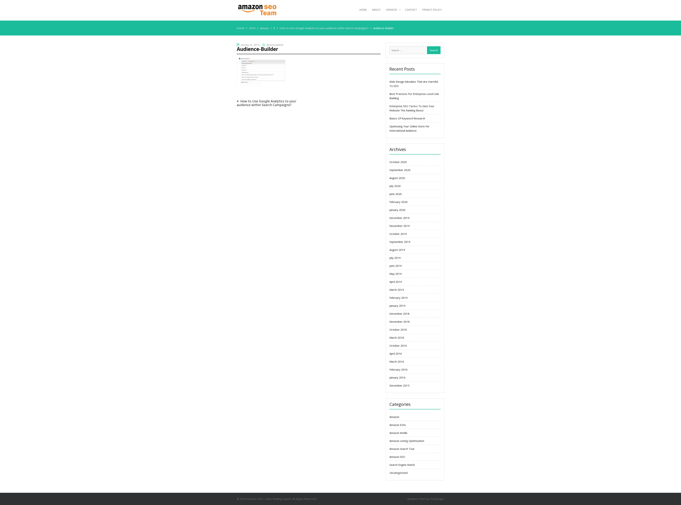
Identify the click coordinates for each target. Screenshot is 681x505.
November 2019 (399, 226)
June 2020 (395, 194)
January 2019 (397, 305)
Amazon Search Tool (401, 449)
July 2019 (395, 258)
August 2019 (397, 250)
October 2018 (398, 329)
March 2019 (396, 289)
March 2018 (396, 337)
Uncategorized (398, 472)
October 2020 (398, 162)
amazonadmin (274, 44)
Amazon (394, 417)
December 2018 (399, 313)
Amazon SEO (397, 457)
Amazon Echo (397, 425)
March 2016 (396, 361)
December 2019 (399, 218)
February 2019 (398, 297)
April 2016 (395, 353)
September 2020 (399, 170)
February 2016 (398, 369)
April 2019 (395, 281)
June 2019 (395, 265)
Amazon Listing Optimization (406, 441)
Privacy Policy (432, 9)
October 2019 (398, 234)
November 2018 (399, 321)
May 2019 (395, 273)
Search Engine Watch (402, 465)
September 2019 (399, 242)
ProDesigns (437, 499)
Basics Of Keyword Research (407, 118)
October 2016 (398, 345)
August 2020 (397, 178)
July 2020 (395, 186)
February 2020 (398, 202)
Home (363, 9)
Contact (411, 9)
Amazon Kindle (398, 433)
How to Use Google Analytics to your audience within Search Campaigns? (266, 103)
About (376, 9)
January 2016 (397, 377)
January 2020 (397, 210)
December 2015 (399, 385)
